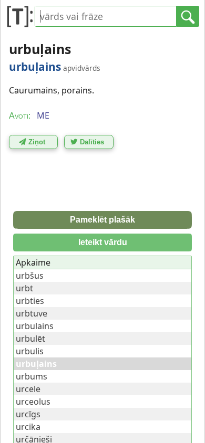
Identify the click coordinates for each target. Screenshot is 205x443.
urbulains (35, 326)
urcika (28, 427)
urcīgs (28, 414)
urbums (31, 376)
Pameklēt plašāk (102, 219)
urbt (24, 288)
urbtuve (31, 313)
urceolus (33, 401)
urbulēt (30, 338)
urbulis (30, 351)
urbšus (30, 275)
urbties (30, 301)
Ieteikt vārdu (102, 242)
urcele (28, 389)
